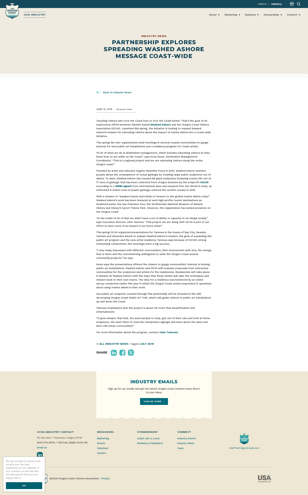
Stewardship (271, 14)
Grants (101, 443)
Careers (101, 453)
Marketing (230, 14)
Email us (42, 447)
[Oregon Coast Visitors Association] (12, 11)
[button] (114, 353)
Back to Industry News (116, 92)
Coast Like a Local (148, 438)
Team (180, 448)
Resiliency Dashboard (150, 443)
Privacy (105, 478)
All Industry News (113, 343)
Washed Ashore (160, 124)
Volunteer (102, 448)
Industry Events (186, 438)
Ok (24, 485)
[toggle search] (297, 4)
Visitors (262, 4)
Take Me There (152, 401)
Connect (292, 14)
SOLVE (204, 182)
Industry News (185, 443)
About (213, 14)
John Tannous (168, 332)
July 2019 (147, 343)
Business (250, 14)
